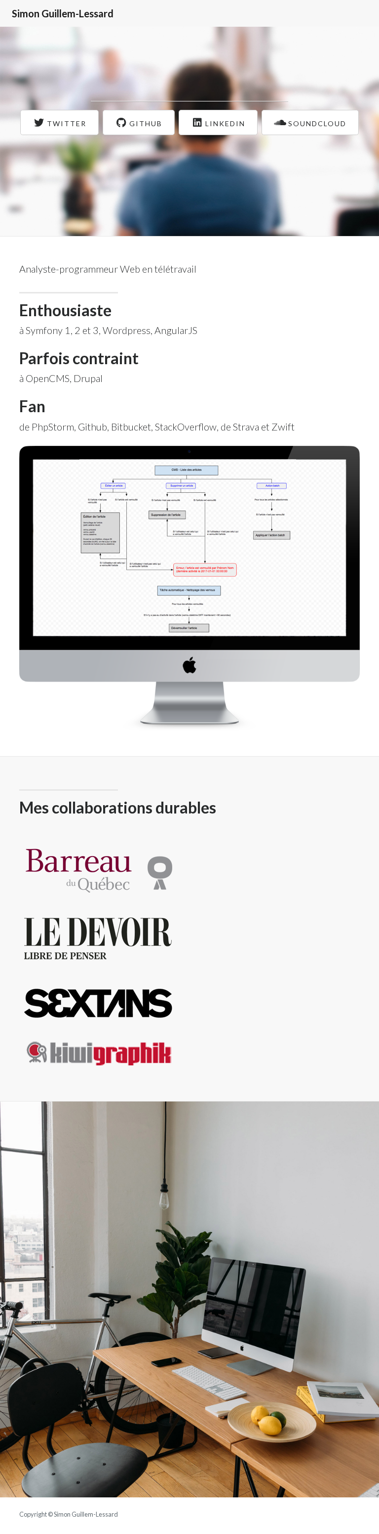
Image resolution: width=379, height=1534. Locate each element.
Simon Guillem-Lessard (63, 13)
